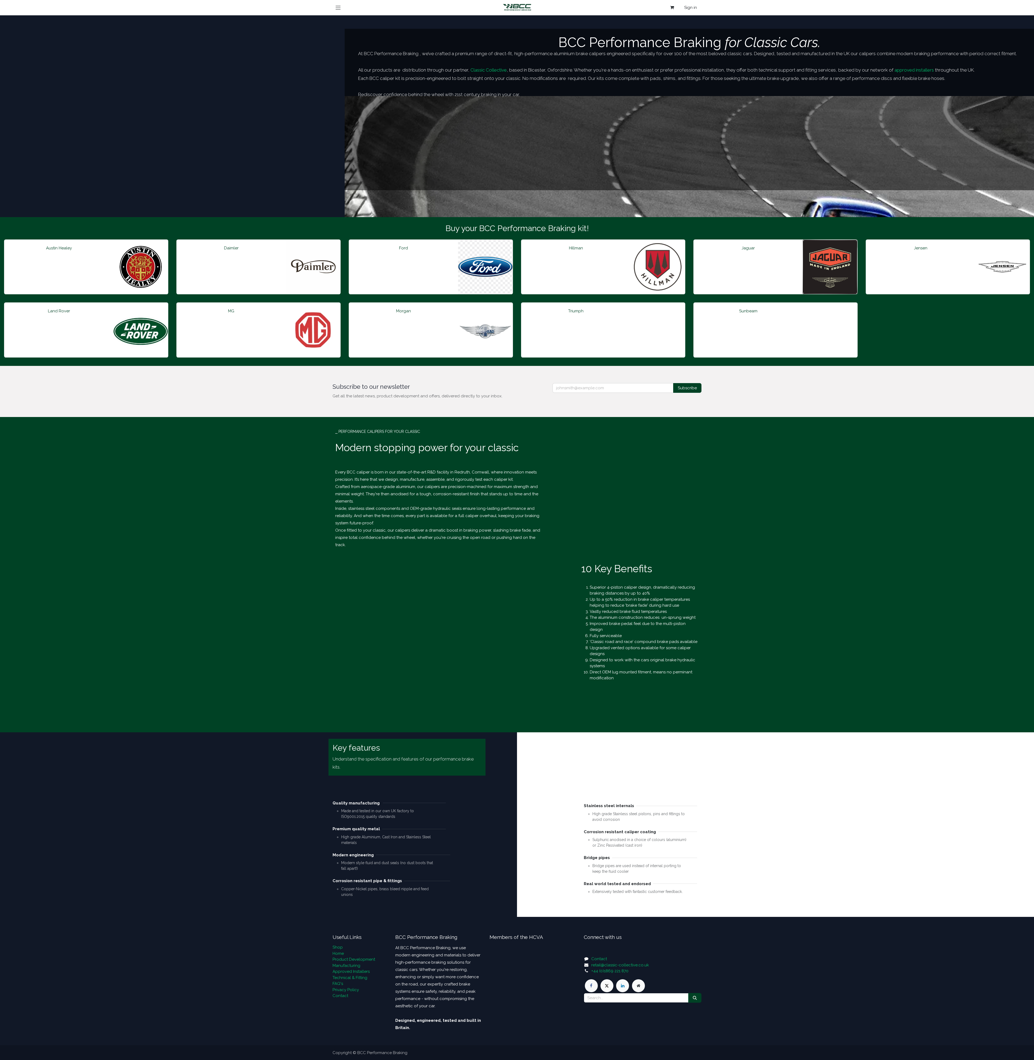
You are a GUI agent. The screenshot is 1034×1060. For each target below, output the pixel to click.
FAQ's (338, 983)
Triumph (576, 311)
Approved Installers (351, 971)
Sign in (690, 7)
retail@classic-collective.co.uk (620, 965)
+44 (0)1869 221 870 (609, 971)
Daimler (231, 248)
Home (338, 953)
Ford (403, 248)
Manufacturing (346, 965)
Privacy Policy (346, 989)
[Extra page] (638, 985)
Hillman (576, 248)
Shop (338, 947)
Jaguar (748, 248)
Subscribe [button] (687, 388)
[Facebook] (591, 985)
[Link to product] (140, 267)
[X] (606, 985)
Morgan (403, 311)
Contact (340, 995)
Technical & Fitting (350, 977)
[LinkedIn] (622, 985)
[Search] (694, 998)
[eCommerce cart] (672, 7)
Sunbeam (748, 311)
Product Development (354, 959)
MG (231, 311)
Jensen (920, 248)
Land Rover (59, 311)
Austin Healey (59, 248)
